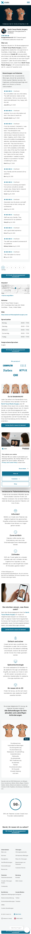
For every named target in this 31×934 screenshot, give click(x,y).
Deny (15, 484)
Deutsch (18, 914)
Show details (22, 468)
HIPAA (2, 905)
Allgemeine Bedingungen (8, 894)
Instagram (18, 894)
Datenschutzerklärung (7, 898)
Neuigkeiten (4, 859)
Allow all (15, 473)
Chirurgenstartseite (21, 852)
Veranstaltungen (6, 866)
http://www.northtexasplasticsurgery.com (14, 314)
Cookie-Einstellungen (7, 908)
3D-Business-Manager (21, 855)
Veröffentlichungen (6, 862)
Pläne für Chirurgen (21, 859)
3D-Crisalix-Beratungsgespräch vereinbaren (15, 276)
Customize (15, 478)
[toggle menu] (28, 2)
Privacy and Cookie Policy (9, 462)
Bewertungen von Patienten (20, 863)
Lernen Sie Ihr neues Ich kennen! (15, 425)
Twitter (17, 898)
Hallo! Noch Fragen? (16, 927)
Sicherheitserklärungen (8, 901)
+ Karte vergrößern (7, 295)
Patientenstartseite (6, 877)
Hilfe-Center (19, 881)
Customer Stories (20, 867)
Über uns (3, 852)
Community (4, 886)
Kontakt (17, 877)
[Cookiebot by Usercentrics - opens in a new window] (22, 449)
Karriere (3, 855)
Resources (4, 869)
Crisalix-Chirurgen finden (6, 881)
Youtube (17, 901)
